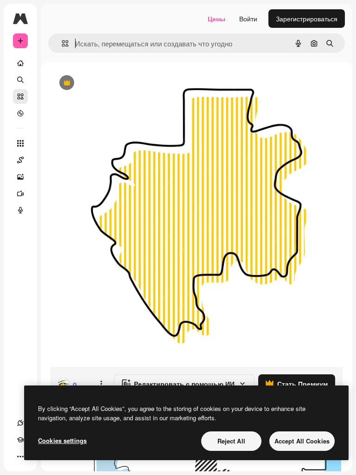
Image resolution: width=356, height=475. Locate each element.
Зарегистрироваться (306, 18)
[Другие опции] (101, 383)
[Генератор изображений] (20, 176)
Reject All (231, 440)
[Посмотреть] (20, 113)
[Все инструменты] (20, 143)
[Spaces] (20, 160)
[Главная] (20, 63)
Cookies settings (62, 440)
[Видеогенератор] (20, 193)
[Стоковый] (20, 96)
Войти (248, 18)
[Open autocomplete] (61, 43)
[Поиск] (20, 79)
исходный (112, 83)
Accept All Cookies (302, 440)
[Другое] (20, 456)
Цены (216, 18)
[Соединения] (20, 423)
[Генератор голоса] (20, 210)
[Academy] (20, 439)
